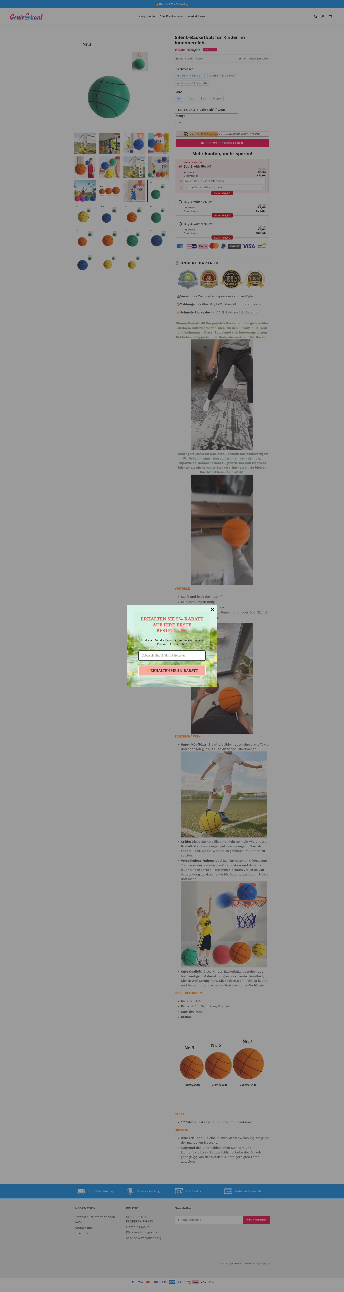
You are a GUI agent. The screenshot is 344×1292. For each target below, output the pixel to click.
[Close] (212, 609)
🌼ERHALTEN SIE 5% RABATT (172, 670)
